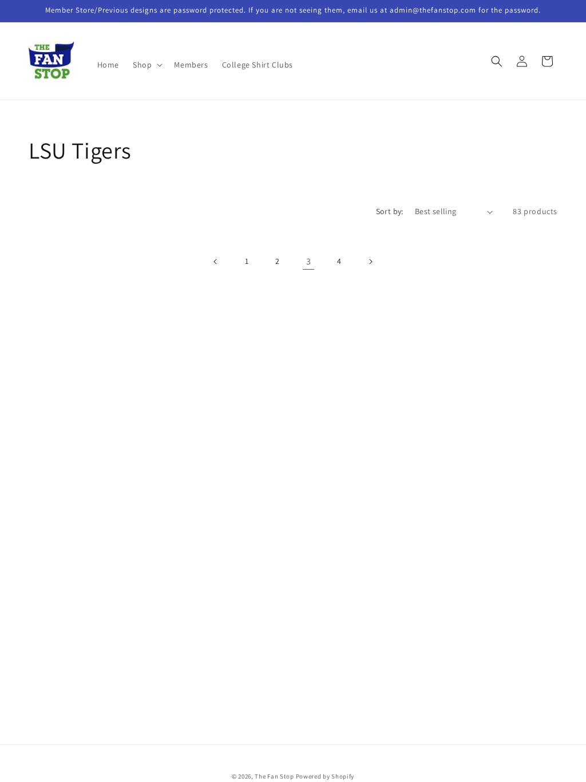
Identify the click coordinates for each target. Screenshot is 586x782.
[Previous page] (215, 261)
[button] (146, 65)
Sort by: (389, 211)
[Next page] (370, 261)
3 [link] (308, 261)
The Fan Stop (274, 776)
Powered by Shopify (325, 776)
